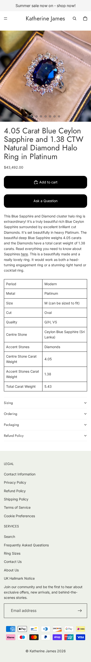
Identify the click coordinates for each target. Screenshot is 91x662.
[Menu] (5, 18)
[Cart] (85, 18)
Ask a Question (45, 201)
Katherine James (43, 651)
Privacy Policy (15, 482)
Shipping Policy (16, 499)
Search (9, 536)
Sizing (8, 402)
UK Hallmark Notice (19, 578)
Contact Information (19, 474)
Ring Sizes (12, 553)
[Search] (74, 18)
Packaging (11, 424)
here (24, 254)
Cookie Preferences (19, 516)
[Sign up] (80, 611)
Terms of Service (17, 507)
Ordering (10, 413)
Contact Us (13, 561)
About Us (11, 570)
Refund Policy (14, 435)
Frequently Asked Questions (26, 545)
